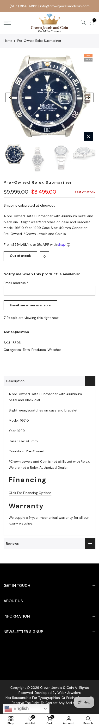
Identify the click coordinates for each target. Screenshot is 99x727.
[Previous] (10, 97)
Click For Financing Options (30, 493)
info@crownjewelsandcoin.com (65, 6)
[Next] (88, 97)
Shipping (10, 205)
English (20, 708)
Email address (16, 283)
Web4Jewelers (69, 692)
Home (8, 41)
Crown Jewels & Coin (57, 687)
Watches (55, 350)
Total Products (34, 350)
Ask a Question (16, 332)
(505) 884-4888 (23, 6)
